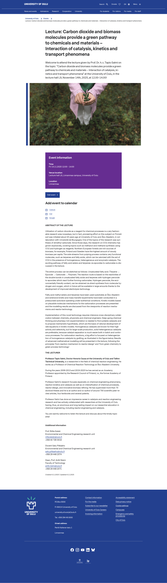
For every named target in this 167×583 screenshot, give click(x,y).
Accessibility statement (125, 497)
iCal (50, 214)
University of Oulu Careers (95, 510)
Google (52, 218)
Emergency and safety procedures (125, 515)
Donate (114, 4)
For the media (90, 501)
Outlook (52, 210)
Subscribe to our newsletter (96, 506)
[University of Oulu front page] (40, 4)
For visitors (117, 11)
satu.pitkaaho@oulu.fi (55, 451)
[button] (137, 4)
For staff (138, 11)
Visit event (51, 195)
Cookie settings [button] (122, 506)
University (78, 11)
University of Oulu (32, 18)
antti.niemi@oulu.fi (53, 466)
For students (104, 11)
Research (55, 11)
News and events (30, 11)
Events (46, 18)
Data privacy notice (123, 501)
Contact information (93, 497)
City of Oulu (120, 520)
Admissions (44, 11)
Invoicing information (93, 514)
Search (101, 4)
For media (127, 11)
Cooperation (66, 11)
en (128, 6)
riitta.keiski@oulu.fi (53, 437)
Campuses (120, 510)
